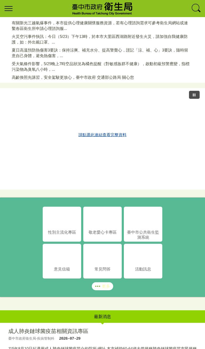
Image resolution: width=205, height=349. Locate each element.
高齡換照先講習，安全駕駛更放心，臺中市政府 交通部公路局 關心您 (73, 77)
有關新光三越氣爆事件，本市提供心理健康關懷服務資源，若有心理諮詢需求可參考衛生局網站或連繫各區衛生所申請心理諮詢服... (100, 26)
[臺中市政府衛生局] (102, 8)
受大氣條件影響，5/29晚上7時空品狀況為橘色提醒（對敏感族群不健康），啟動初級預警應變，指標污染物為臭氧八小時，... (101, 66)
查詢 (196, 8)
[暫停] (194, 95)
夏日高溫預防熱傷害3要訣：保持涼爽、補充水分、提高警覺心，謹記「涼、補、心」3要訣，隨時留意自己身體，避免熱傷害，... (100, 53)
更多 (106, 286)
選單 (8, 8)
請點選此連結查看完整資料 (102, 134)
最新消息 (102, 316)
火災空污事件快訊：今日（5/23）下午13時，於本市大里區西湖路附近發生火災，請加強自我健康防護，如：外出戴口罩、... (100, 39)
